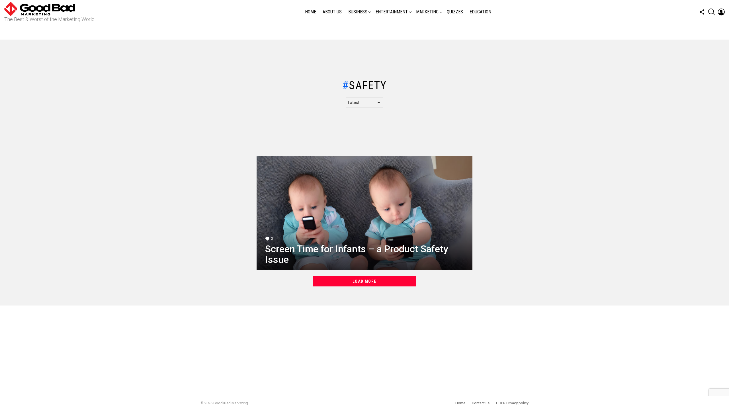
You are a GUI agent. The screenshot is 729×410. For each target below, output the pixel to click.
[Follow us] (702, 12)
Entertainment (392, 12)
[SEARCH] (711, 12)
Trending (365, 31)
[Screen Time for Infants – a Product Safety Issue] (364, 213)
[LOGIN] (721, 12)
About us (332, 12)
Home (310, 12)
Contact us (481, 403)
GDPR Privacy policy (512, 403)
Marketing (427, 12)
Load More (364, 281)
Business (357, 12)
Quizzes (455, 12)
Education (480, 12)
